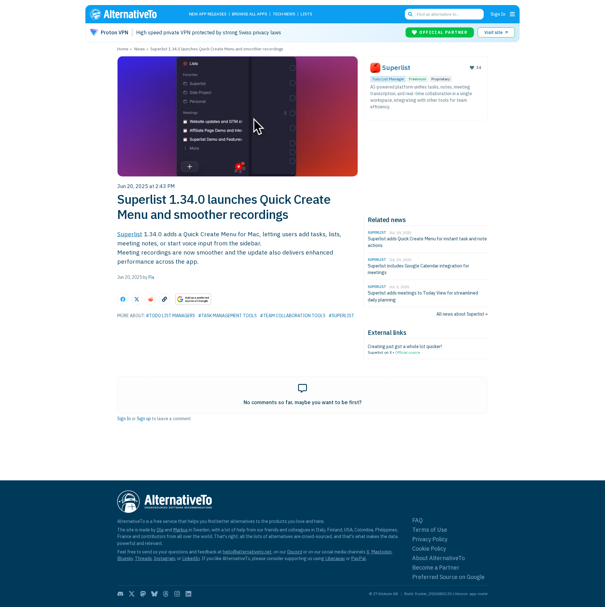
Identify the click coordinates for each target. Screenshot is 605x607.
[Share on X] (136, 299)
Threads (143, 558)
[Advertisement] (425, 167)
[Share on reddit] (150, 299)
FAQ (417, 520)
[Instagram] (177, 594)
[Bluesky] (154, 594)
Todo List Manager (388, 79)
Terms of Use (429, 529)
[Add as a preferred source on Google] (193, 299)
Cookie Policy (429, 548)
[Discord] (120, 594)
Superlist (129, 234)
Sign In (498, 14)
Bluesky (125, 558)
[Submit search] (410, 14)
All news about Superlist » (462, 314)
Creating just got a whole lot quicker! (405, 346)
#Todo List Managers (170, 315)
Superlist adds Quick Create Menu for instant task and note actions (427, 242)
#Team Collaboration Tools (293, 315)
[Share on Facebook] (123, 299)
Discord (294, 552)
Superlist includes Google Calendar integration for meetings (418, 269)
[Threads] (166, 594)
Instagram (164, 558)
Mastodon (381, 552)
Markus (180, 530)
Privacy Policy (429, 539)
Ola (160, 530)
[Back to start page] (132, 14)
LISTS (306, 14)
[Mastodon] (143, 594)
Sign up (144, 418)
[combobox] (444, 14)
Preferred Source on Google (448, 577)
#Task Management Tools (227, 315)
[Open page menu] (512, 14)
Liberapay (335, 558)
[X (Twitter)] (132, 594)
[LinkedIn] (188, 594)
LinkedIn (191, 558)
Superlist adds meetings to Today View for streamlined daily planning (423, 296)
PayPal (358, 558)
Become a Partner (435, 567)
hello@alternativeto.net (247, 552)
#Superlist (341, 315)
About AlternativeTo (438, 558)
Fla (151, 277)
